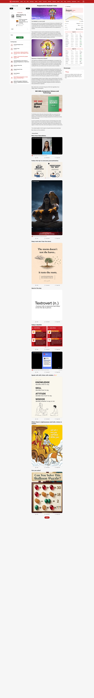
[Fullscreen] (61, 153)
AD (14, 8)
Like (37, 157)
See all (47, 517)
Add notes (20, 37)
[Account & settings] (83, 2)
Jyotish (40, 1)
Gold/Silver (74, 1)
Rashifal (49, 1)
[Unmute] (59, 153)
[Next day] (28, 12)
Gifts (28, 1)
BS (11, 8)
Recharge (32, 1)
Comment (48, 157)
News (62, 1)
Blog (65, 1)
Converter (45, 1)
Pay (24, 1)
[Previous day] (12, 12)
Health (36, 1)
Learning (69, 1)
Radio (58, 1)
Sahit (12, 29)
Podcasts (54, 1)
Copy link (58, 157)
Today (28, 8)
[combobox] (74, 71)
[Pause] (47, 145)
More (78, 1)
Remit (21, 1)
